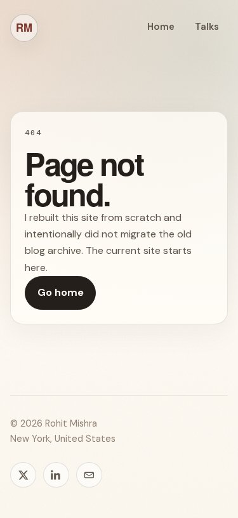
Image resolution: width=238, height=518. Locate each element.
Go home (60, 292)
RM (24, 27)
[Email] (89, 475)
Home (161, 26)
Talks (207, 26)
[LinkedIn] (56, 475)
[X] (23, 475)
